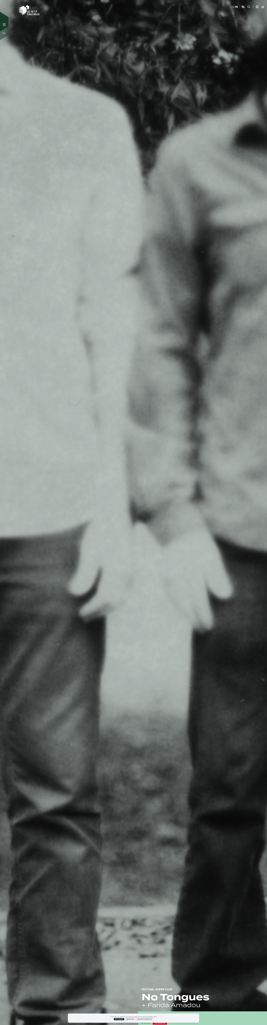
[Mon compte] (257, 6)
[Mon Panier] (262, 7)
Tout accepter (119, 1019)
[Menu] (4, 24)
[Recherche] (248, 6)
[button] (243, 6)
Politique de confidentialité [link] (144, 1019)
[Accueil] (29, 9)
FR (236, 7)
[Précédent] (4, 33)
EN (232, 7)
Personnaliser (130, 1019)
